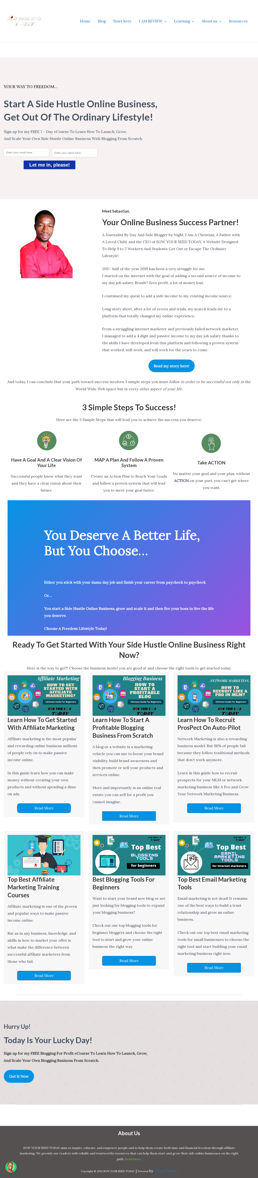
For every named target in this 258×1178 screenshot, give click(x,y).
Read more (133, 1159)
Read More (44, 808)
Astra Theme (165, 1170)
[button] (164, 21)
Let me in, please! (49, 165)
